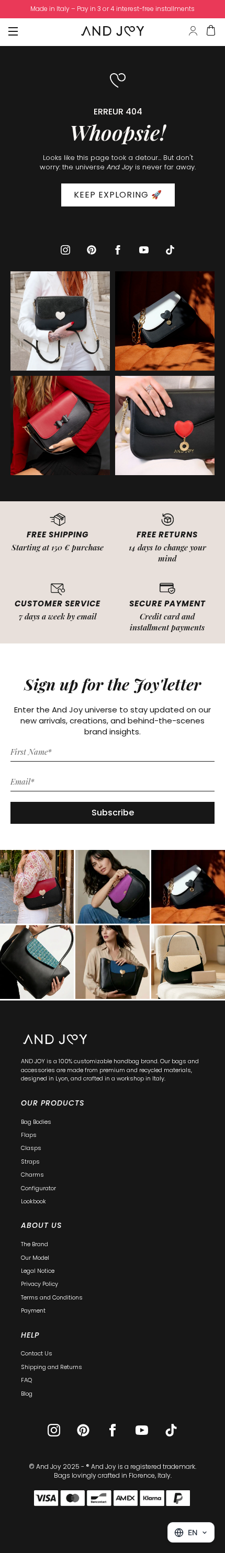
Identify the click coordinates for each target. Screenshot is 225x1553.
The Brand (34, 1244)
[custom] (92, 250)
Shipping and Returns (51, 1367)
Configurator (38, 1188)
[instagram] (65, 250)
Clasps (31, 1148)
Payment (33, 1310)
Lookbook (33, 1201)
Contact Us (36, 1353)
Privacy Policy (39, 1284)
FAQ (26, 1380)
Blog (26, 1393)
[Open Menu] (13, 31)
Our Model (35, 1257)
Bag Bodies (36, 1122)
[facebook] (118, 250)
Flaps (29, 1135)
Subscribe (113, 813)
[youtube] (144, 250)
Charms (32, 1174)
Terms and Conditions (52, 1297)
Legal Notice (37, 1271)
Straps (30, 1161)
